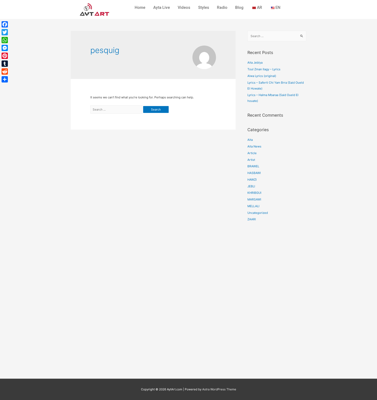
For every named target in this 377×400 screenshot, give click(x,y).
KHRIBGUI (254, 193)
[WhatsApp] (5, 40)
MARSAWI (254, 199)
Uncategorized (257, 213)
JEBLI (251, 186)
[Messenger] (5, 48)
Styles (203, 7)
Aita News (254, 146)
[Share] (5, 79)
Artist (251, 160)
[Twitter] (5, 32)
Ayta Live (161, 7)
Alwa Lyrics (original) (261, 76)
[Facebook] (5, 24)
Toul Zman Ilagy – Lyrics (263, 69)
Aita (250, 140)
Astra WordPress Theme (219, 389)
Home (140, 7)
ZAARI (251, 219)
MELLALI (253, 206)
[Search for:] (116, 109)
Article (252, 153)
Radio (222, 7)
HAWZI (252, 179)
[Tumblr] (5, 64)
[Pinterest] (5, 56)
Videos (184, 7)
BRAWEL (253, 166)
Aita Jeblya (255, 62)
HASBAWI (254, 173)
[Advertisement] (276, 301)
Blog (239, 7)
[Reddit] (5, 71)
